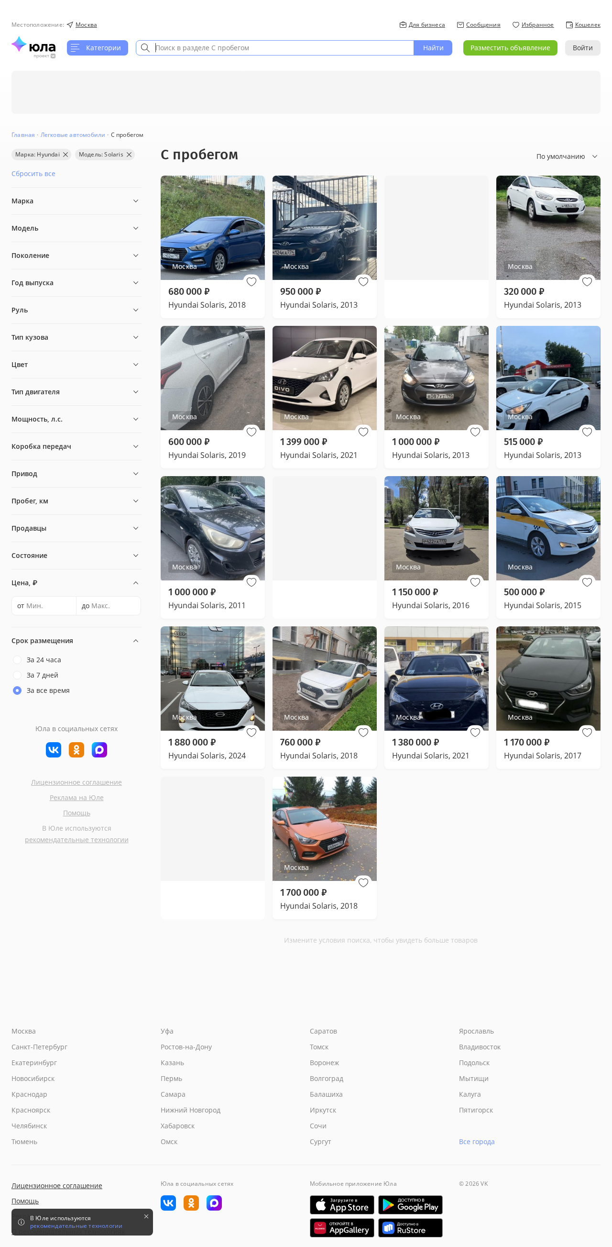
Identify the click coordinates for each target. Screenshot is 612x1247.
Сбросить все (33, 173)
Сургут (320, 1141)
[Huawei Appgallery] (342, 1227)
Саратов (323, 1030)
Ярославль (476, 1030)
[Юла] (33, 44)
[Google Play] (410, 1204)
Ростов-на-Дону (186, 1046)
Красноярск (30, 1109)
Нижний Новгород (190, 1109)
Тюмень (24, 1141)
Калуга (470, 1094)
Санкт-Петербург (39, 1046)
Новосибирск (33, 1078)
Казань (172, 1062)
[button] (251, 281)
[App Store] (342, 1204)
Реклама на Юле (77, 797)
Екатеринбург (34, 1062)
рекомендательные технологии (77, 839)
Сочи (318, 1125)
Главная (23, 135)
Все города (477, 1141)
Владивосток (480, 1046)
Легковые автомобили (73, 135)
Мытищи (474, 1078)
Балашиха (326, 1094)
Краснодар (29, 1094)
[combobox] (275, 48)
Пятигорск (476, 1109)
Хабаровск (178, 1125)
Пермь (171, 1078)
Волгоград (326, 1078)
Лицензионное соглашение (76, 782)
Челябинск (29, 1125)
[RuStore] (410, 1227)
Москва (23, 1030)
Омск (169, 1141)
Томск (319, 1046)
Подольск (474, 1062)
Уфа (167, 1030)
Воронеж (324, 1062)
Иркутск (323, 1109)
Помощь (76, 812)
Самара (173, 1094)
